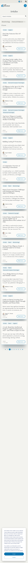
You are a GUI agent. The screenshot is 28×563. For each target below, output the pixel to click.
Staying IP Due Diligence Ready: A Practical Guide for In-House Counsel (13, 247)
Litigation (10, 30)
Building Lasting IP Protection (12, 142)
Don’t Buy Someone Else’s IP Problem (12, 34)
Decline (14, 557)
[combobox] (25, 1)
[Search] (26, 16)
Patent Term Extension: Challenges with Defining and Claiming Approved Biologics (14, 191)
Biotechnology (6, 22)
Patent (9, 186)
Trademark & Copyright (13, 213)
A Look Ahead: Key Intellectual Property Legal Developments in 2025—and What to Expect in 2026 (13, 328)
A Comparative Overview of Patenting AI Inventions (11, 166)
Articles (5, 30)
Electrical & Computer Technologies (16, 82)
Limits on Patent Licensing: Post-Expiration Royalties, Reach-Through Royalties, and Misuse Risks (14, 301)
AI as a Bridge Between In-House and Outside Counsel (13, 274)
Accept (14, 553)
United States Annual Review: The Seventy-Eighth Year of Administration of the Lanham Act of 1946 (14, 219)
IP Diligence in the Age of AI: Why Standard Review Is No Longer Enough (13, 88)
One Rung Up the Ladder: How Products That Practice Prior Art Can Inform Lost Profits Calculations (13, 61)
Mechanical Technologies (8, 112)
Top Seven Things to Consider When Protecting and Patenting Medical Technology (12, 117)
